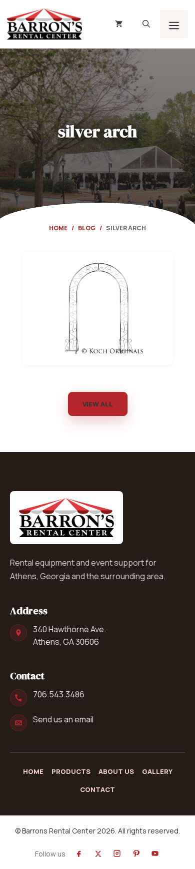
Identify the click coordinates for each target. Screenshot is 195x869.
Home (58, 228)
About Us (116, 771)
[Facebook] (79, 853)
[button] (146, 24)
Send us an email (63, 719)
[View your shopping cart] (118, 24)
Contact (97, 789)
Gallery (157, 771)
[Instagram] (117, 853)
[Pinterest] (136, 853)
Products (71, 771)
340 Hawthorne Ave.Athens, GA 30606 (69, 635)
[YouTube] (155, 853)
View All (97, 403)
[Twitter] (98, 853)
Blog (87, 228)
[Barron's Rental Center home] (66, 517)
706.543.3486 (58, 694)
